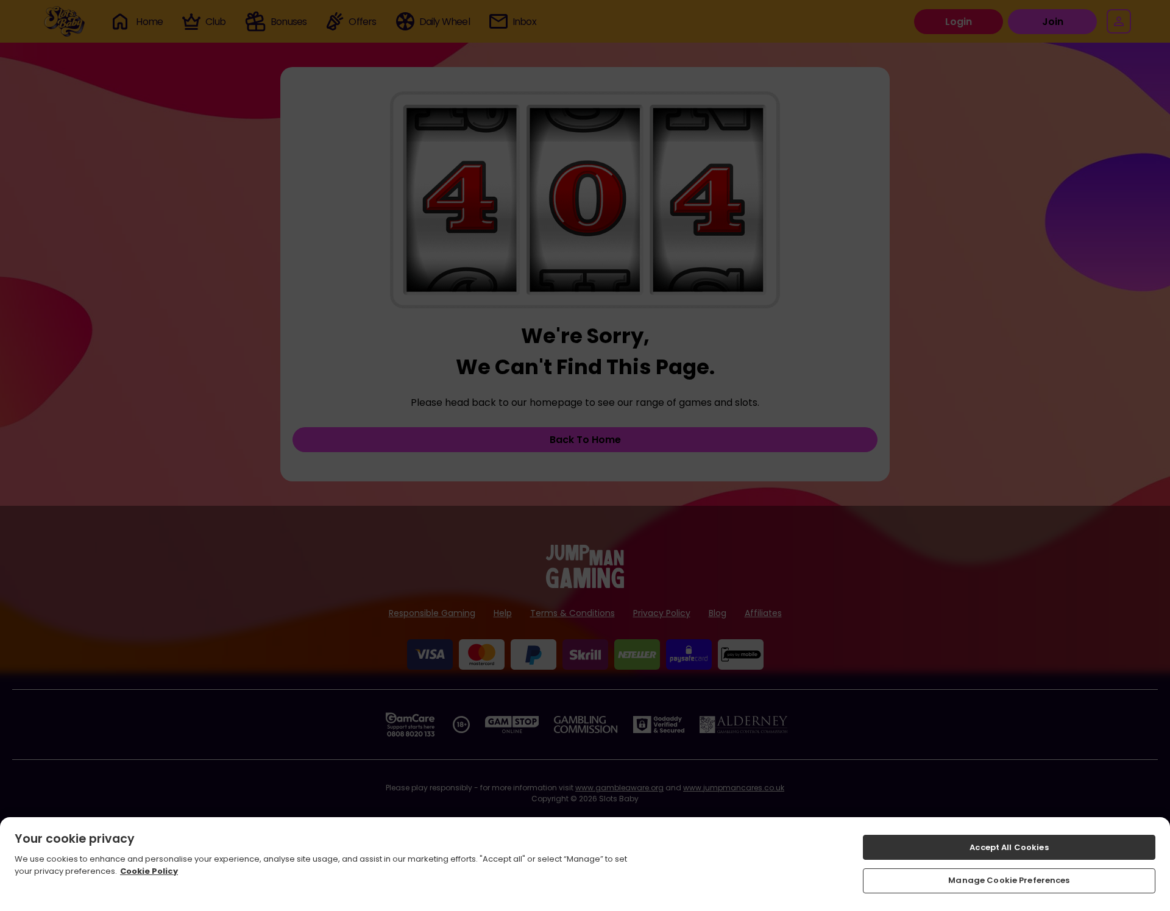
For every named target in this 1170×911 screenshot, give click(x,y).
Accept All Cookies (1009, 847)
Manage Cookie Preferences (1008, 880)
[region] (585, 864)
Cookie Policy (149, 870)
